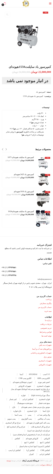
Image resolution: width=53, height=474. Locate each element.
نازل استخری (32, 411)
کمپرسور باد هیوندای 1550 (33, 96)
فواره (23, 395)
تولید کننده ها (47, 336)
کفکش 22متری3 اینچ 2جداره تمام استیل (34, 446)
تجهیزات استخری (45, 361)
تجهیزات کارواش (45, 365)
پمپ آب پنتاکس (44, 419)
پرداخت (49, 299)
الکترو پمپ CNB (25, 378)
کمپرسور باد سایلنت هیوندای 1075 (21, 157)
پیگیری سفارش (46, 303)
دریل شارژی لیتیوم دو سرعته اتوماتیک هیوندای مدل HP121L (30, 390)
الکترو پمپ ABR (43, 378)
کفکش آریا (30, 450)
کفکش (17, 438)
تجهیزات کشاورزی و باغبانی (41, 353)
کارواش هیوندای (32, 438)
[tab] (45, 107)
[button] (5, 3)
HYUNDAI (33, 374)
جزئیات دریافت (46, 324)
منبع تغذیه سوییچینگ (25, 403)
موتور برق (48, 357)
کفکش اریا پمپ (14, 450)
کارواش (47, 438)
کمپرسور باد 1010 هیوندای (24, 191)
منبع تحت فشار (44, 403)
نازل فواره (17, 411)
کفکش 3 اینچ (29, 442)
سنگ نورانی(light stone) (40, 395)
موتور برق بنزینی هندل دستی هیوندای (35, 407)
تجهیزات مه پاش (45, 345)
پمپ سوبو (12, 419)
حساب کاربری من (45, 307)
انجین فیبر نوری (44, 382)
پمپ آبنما (18, 415)
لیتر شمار (13, 399)
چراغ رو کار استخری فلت (40, 427)
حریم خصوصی (46, 328)
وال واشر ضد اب (43, 415)
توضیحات (45, 107)
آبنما (21, 374)
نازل (13, 407)
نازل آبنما (46, 411)
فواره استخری (44, 399)
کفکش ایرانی (44, 454)
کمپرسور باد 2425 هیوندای (24, 174)
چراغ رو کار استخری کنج (16, 427)
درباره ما (48, 320)
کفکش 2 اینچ (45, 442)
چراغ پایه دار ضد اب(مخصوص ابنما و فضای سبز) (31, 435)
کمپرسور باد (40, 92)
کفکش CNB (45, 450)
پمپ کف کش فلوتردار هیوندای (38, 423)
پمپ (29, 415)
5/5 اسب (46, 374)
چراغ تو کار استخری (13, 423)
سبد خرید (48, 311)
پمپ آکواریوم (26, 419)
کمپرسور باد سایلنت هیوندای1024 (21, 211)
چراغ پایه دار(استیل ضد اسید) (38, 431)
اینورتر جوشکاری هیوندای (22, 382)
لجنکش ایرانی (27, 399)
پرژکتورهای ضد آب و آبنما (42, 349)
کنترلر (31, 454)
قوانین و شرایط (46, 332)
